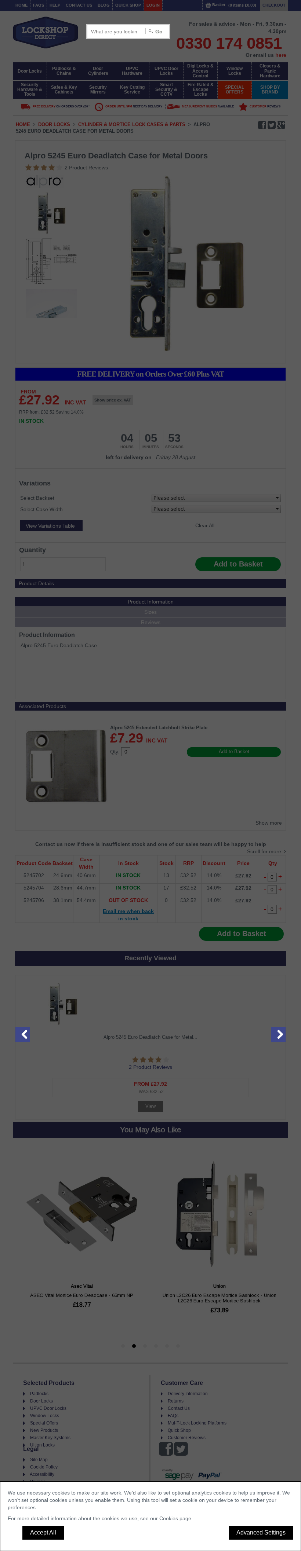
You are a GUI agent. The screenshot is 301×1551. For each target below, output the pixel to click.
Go (159, 31)
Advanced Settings (261, 1532)
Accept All (43, 1532)
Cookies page (175, 1518)
